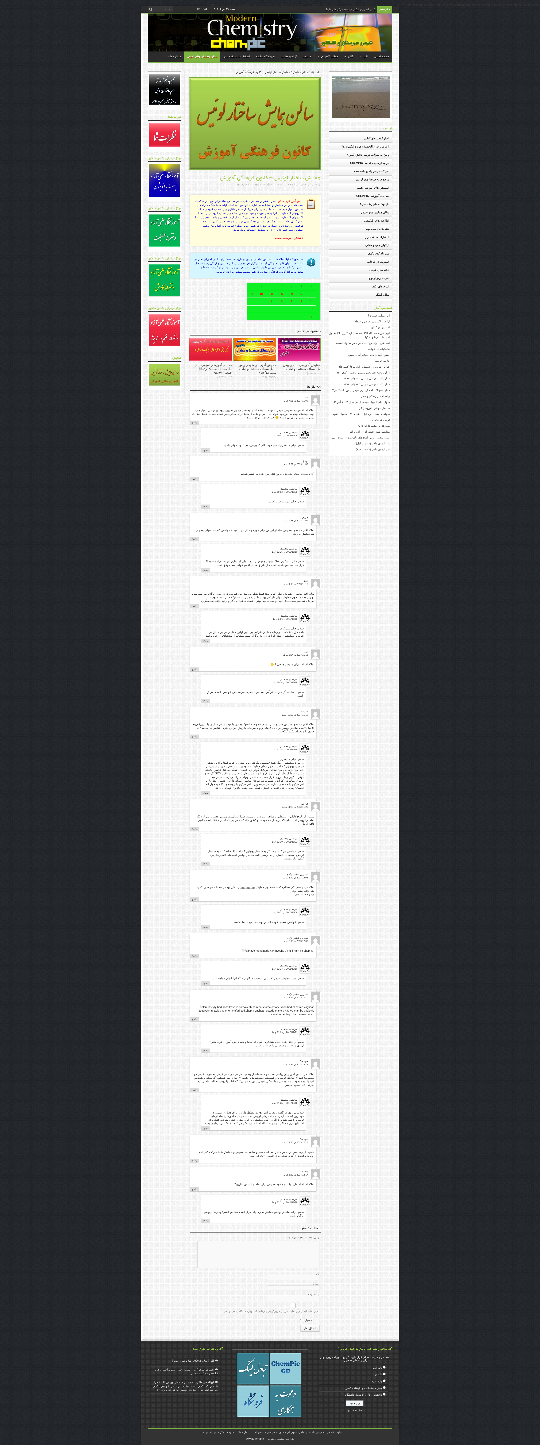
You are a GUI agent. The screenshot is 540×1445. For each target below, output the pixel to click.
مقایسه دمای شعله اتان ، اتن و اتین (369, 431)
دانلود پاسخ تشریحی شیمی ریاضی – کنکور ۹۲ (363, 372)
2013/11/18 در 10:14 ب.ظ (284, 682)
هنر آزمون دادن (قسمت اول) (373, 443)
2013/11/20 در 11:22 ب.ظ (295, 807)
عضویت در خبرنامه (378, 261)
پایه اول (377, 1367)
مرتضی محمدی (308, 184)
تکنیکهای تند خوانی (379, 348)
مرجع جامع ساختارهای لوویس (372, 179)
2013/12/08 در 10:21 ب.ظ (284, 912)
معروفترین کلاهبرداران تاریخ (374, 425)
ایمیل (316, 1283)
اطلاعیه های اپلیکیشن (376, 220)
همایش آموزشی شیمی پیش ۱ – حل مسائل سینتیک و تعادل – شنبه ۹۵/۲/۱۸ (256, 368)
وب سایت (314, 1294)
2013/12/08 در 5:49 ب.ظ (295, 877)
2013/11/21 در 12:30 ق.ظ (284, 841)
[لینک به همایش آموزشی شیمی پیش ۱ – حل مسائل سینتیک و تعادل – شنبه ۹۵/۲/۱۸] (254, 360)
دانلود (307, 56)
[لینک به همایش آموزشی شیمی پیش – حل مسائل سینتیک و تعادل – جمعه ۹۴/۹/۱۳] (210, 360)
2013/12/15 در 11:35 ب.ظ (284, 1103)
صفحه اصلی (381, 56)
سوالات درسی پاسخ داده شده (371, 171)
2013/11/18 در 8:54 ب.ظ (295, 654)
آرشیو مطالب (289, 56)
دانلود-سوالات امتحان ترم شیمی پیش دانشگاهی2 (361, 390)
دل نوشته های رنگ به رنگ (374, 204)
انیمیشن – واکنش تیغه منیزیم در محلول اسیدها (362, 343)
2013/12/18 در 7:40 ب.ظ (295, 1142)
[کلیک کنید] (164, 104)
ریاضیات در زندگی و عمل (375, 396)
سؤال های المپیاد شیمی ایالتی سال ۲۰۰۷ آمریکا (362, 402)
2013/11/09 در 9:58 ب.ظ (295, 520)
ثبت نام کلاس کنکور (377, 253)
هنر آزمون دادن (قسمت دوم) (373, 449)
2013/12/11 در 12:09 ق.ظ (284, 1032)
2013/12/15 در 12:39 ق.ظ (295, 1064)
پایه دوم (377, 1374)
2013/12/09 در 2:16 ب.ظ (295, 941)
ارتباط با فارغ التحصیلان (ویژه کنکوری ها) (365, 146)
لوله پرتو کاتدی (381, 419)
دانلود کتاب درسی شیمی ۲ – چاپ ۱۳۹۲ (367, 378)
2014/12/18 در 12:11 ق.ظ (284, 1202)
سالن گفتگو (382, 294)
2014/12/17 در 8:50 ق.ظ (296, 1174)
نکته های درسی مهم (377, 228)
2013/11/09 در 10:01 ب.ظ (284, 435)
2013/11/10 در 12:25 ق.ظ (284, 552)
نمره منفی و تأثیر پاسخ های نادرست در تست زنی (361, 437)
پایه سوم (377, 1381)
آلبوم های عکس (380, 286)
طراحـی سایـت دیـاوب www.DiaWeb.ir (270, 1438)
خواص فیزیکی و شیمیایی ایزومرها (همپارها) (364, 366)
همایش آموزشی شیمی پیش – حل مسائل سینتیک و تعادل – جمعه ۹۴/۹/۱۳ (212, 368)
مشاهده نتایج (354, 1410)
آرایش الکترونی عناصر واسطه (372, 321)
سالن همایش (300, 72)
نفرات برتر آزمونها (378, 278)
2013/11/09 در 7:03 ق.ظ (296, 400)
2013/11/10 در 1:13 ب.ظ (295, 584)
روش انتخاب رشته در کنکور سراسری (355, 9)
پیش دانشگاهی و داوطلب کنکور (363, 1388)
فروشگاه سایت (265, 56)
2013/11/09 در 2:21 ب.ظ (295, 464)
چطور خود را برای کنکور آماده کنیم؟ (369, 354)
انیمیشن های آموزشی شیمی (372, 187)
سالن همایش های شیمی (202, 56)
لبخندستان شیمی (379, 270)
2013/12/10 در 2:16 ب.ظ (295, 997)
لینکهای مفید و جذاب (377, 245)
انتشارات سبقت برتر (236, 56)
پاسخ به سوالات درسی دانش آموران (368, 154)
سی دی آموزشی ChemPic (372, 196)
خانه (318, 72)
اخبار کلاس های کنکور (376, 138)
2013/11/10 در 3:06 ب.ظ (285, 619)
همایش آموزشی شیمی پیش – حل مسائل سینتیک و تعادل (301, 367)
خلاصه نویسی (382, 360)
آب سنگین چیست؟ (379, 315)
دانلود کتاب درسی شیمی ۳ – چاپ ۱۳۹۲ (367, 384)
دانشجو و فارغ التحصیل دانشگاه (363, 1394)
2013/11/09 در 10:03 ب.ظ (284, 492)
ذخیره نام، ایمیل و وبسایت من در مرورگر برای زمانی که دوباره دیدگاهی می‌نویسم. (271, 1311)
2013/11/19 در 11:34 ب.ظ (284, 749)
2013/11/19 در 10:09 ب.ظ (295, 714)
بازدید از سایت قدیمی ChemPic (369, 163)
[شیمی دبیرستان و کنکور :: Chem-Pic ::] (347, 45)
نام (318, 1273)
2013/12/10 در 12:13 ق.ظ (284, 968)
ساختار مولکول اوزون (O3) (374, 408)
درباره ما (174, 56)
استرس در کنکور (380, 327)
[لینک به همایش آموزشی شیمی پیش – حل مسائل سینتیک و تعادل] (299, 360)
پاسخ (194, 422)
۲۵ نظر (261, 184)
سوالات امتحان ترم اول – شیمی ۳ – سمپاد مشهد (361, 413)
